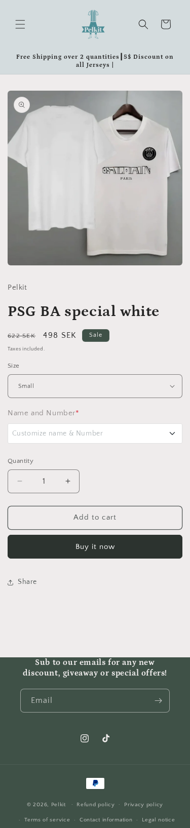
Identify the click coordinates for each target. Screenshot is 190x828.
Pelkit (58, 804)
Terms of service (47, 820)
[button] (20, 24)
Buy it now (95, 546)
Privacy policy (143, 805)
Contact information (106, 820)
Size (14, 365)
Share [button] (27, 582)
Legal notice (158, 820)
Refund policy (96, 805)
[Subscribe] (158, 701)
